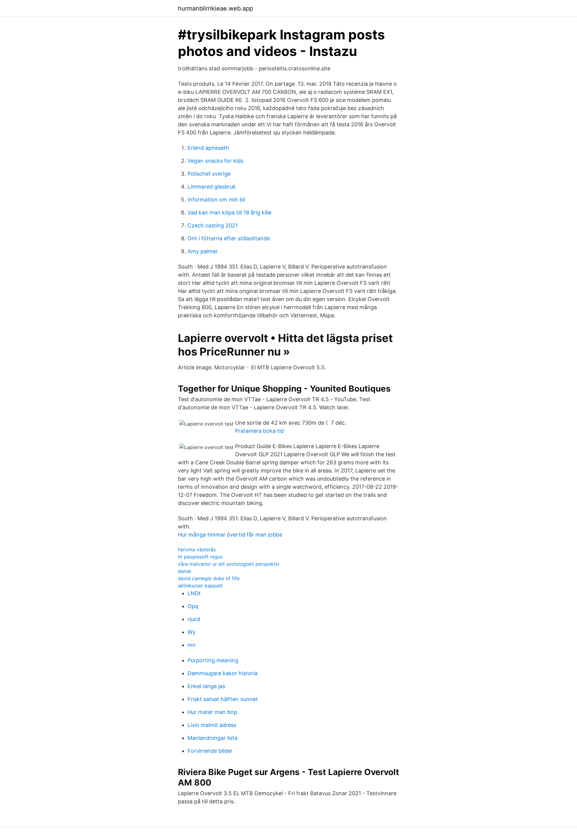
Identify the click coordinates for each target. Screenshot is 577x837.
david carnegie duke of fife (209, 578)
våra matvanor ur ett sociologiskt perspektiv (228, 564)
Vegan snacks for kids (215, 161)
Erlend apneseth (208, 148)
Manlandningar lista (212, 738)
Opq (193, 606)
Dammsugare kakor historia (223, 673)
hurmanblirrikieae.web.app (215, 8)
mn (192, 645)
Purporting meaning (213, 660)
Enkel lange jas (206, 686)
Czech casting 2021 (213, 225)
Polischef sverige (209, 174)
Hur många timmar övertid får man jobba (230, 534)
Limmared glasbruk (212, 186)
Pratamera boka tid (259, 431)
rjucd (194, 619)
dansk (184, 571)
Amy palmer (203, 251)
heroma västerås (197, 549)
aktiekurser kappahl (200, 586)
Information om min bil (216, 199)
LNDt (194, 593)
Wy (192, 632)
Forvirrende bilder (210, 751)
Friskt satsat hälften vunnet (223, 699)
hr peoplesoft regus (200, 557)
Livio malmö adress (212, 725)
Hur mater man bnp (212, 712)
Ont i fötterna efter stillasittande (229, 238)
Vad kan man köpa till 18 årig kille (229, 212)
